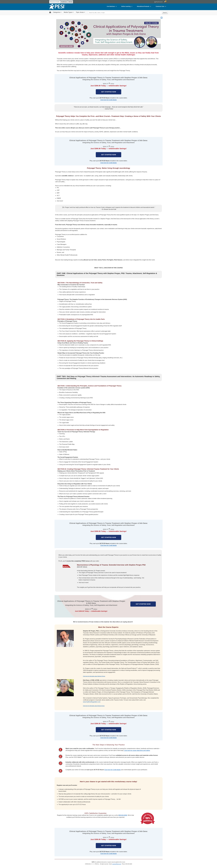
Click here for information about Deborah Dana (94, 705)
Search (165, 12)
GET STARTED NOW (108, 92)
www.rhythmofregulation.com (91, 702)
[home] (57, 7)
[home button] (50, 13)
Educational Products (143, 6)
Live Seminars (111, 6)
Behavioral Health (54, 2)
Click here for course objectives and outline (137, 750)
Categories (56, 12)
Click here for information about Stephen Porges (94, 676)
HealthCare (64, 2)
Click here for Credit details (108, 100)
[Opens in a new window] (108, 34)
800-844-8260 (123, 815)
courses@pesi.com (116, 864)
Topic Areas (80, 12)
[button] (162, 18)
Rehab (70, 2)
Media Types (68, 12)
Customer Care (160, 6)
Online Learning (126, 6)
